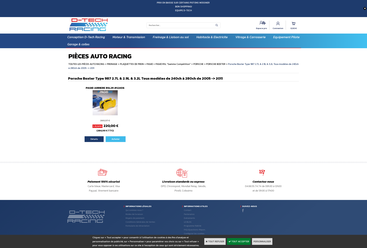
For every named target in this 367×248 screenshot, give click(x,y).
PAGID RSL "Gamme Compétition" (173, 64)
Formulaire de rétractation (138, 225)
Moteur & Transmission (129, 37)
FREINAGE (112, 64)
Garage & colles (78, 44)
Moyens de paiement (135, 218)
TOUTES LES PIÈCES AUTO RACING (86, 64)
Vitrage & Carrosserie (250, 37)
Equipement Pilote (286, 37)
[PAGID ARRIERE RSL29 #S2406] (105, 114)
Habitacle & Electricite (212, 37)
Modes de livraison (134, 214)
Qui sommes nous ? (134, 210)
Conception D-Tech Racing (86, 37)
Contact (187, 210)
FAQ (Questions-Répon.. (195, 229)
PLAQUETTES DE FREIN (132, 64)
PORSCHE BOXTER (215, 64)
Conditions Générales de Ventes (140, 221)
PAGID (150, 64)
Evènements (189, 218)
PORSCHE (198, 64)
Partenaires (189, 214)
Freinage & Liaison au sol (171, 37)
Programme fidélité (192, 225)
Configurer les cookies (194, 233)
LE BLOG (187, 221)
